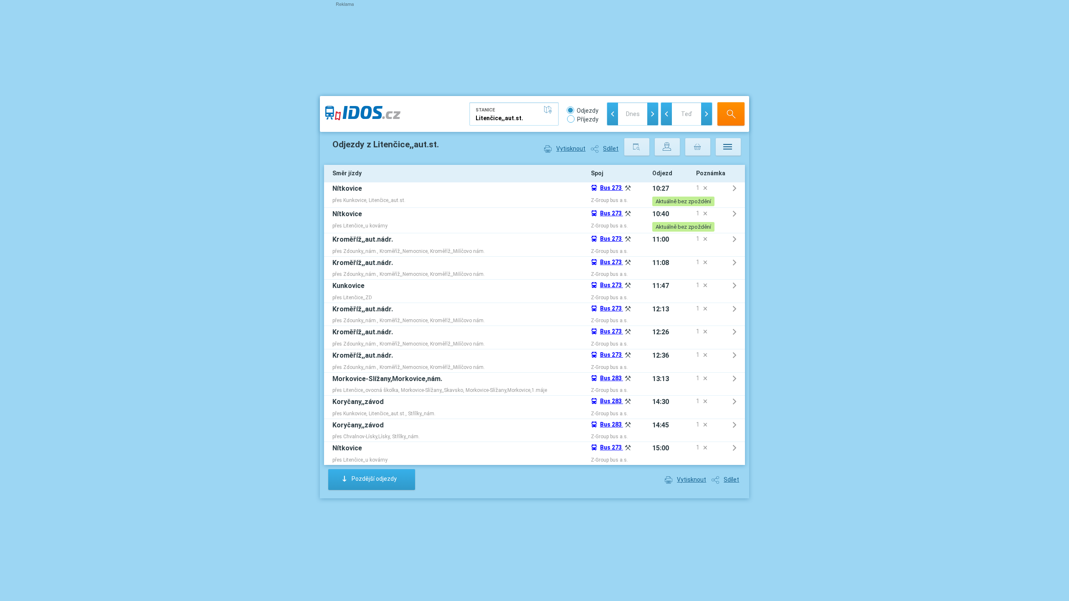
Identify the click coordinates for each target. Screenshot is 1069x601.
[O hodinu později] (706, 114)
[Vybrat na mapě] (549, 110)
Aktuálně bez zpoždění (683, 201)
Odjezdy (587, 110)
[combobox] (514, 114)
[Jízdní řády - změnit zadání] (636, 147)
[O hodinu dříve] (666, 114)
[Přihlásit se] (667, 147)
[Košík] (697, 147)
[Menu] (728, 147)
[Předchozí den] (612, 114)
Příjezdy (587, 119)
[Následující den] (652, 114)
